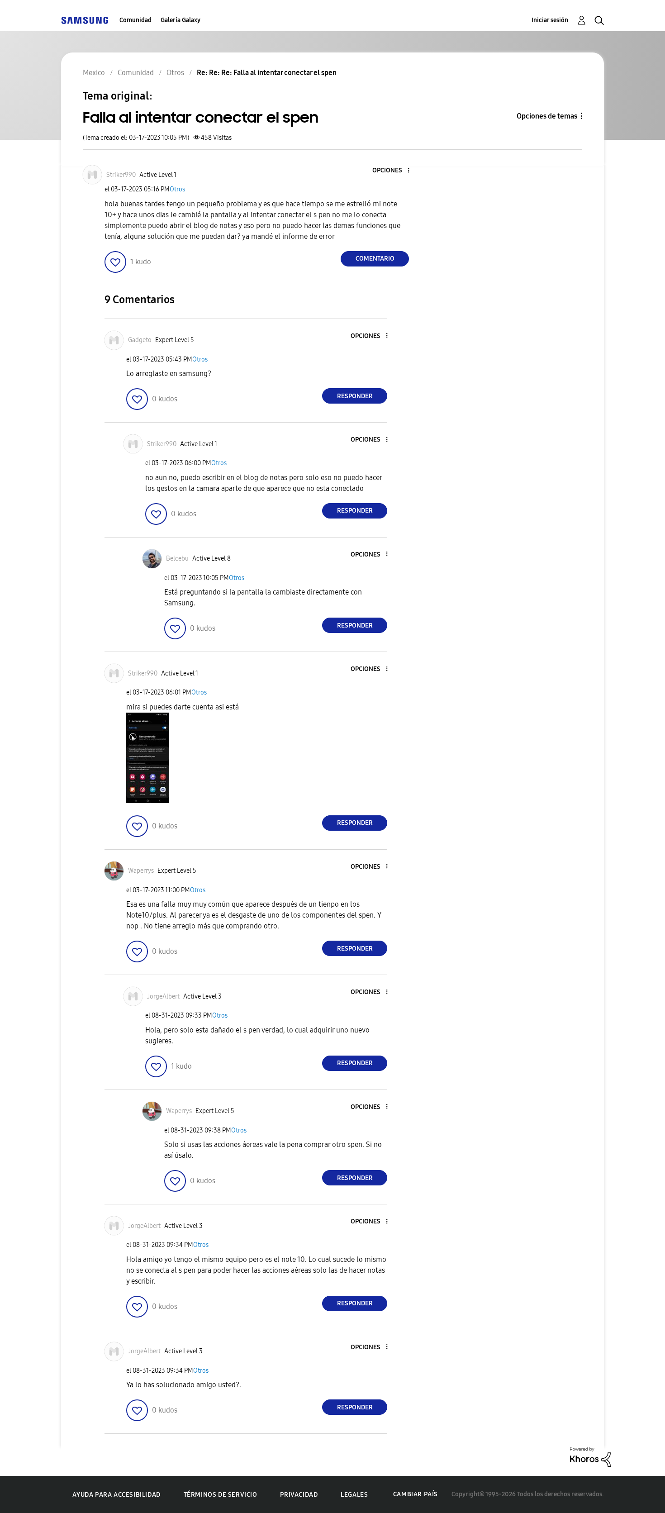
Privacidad (299, 1495)
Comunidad (135, 20)
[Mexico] (84, 20)
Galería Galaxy (180, 20)
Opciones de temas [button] (547, 116)
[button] (393, 171)
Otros (177, 189)
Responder (355, 396)
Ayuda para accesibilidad (116, 1495)
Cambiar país (415, 1494)
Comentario (375, 258)
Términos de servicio (220, 1495)
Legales (354, 1495)
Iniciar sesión (550, 20)
